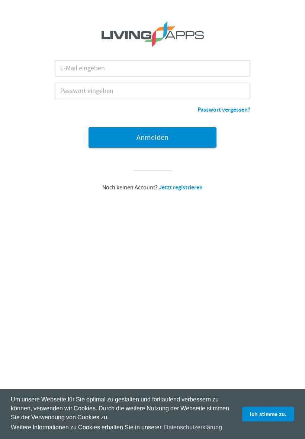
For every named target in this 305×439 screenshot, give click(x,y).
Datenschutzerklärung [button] (193, 427)
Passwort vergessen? (224, 110)
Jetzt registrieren (181, 188)
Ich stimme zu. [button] (268, 414)
